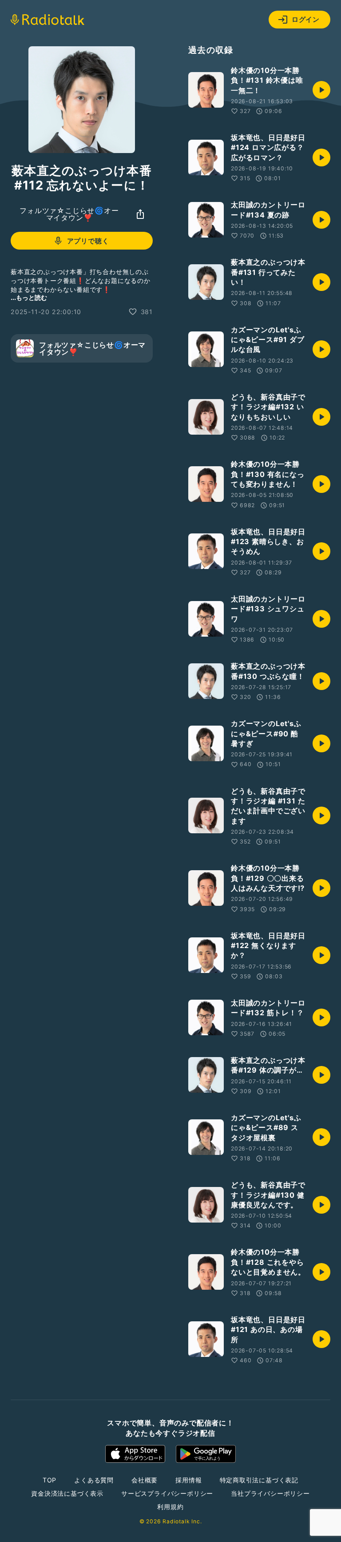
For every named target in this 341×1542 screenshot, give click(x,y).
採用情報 (188, 1480)
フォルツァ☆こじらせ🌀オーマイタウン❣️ (69, 214)
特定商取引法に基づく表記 (259, 1480)
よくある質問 (94, 1480)
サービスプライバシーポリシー (167, 1493)
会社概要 (144, 1480)
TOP (49, 1480)
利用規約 (170, 1506)
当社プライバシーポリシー (270, 1493)
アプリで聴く (88, 241)
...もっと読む (29, 297)
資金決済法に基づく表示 (67, 1493)
